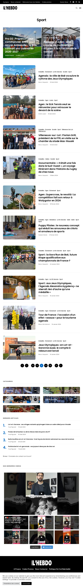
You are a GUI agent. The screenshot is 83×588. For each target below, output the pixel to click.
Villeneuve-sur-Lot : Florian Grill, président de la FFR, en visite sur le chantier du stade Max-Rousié (58, 138)
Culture (47, 159)
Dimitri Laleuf (42, 114)
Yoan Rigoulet (48, 55)
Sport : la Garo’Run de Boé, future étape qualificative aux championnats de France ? (57, 257)
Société (46, 37)
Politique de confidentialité (59, 569)
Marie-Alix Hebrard (44, 324)
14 (50, 365)
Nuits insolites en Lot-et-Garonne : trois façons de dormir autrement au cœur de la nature (41, 439)
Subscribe (48, 547)
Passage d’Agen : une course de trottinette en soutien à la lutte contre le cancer (60, 46)
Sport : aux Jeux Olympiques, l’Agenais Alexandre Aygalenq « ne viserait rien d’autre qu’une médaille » (58, 288)
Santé (68, 219)
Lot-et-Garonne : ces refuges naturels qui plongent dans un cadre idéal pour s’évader (39, 424)
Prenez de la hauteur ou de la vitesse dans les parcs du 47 (29, 432)
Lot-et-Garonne (57, 72)
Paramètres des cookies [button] (11, 583)
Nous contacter (16, 2)
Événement (72, 35)
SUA (17, 34)
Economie (48, 129)
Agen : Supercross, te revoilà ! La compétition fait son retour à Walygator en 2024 (57, 197)
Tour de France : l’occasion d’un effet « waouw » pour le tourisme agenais (57, 317)
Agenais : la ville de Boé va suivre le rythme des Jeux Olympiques (58, 77)
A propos (6, 2)
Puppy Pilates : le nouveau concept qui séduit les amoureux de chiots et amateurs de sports (58, 228)
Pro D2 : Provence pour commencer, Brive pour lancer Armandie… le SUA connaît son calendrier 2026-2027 (21, 45)
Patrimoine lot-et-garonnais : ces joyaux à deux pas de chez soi (31, 446)
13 (46, 365)
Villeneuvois (42, 131)
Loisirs (51, 100)
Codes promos (46, 2)
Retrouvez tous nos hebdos (31, 2)
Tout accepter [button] (26, 583)
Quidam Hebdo (9, 55)
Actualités (8, 34)
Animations (52, 219)
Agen (52, 35)
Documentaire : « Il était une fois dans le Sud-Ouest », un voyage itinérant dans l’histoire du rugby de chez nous (57, 167)
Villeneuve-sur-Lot (67, 129)
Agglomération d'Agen (61, 35)
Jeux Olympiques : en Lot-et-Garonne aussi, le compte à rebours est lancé (55, 348)
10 (33, 365)
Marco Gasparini (43, 82)
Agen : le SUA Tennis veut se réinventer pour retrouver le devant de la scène (54, 107)
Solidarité (52, 37)
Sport (13, 34)
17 (56, 365)
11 (37, 365)
